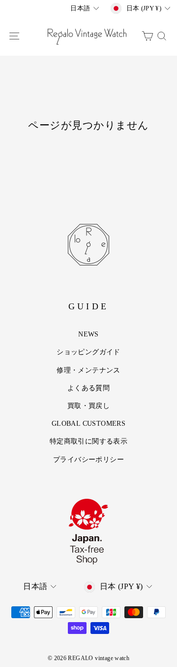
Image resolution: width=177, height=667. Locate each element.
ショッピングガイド (88, 352)
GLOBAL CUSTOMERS (88, 423)
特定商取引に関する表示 (88, 441)
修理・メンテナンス (88, 370)
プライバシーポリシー (88, 459)
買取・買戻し (88, 405)
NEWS (88, 334)
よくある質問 (88, 388)
